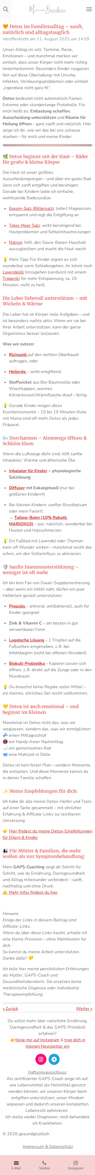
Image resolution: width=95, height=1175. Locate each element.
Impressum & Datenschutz (48, 1147)
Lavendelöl (13, 272)
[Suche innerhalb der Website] (6, 9)
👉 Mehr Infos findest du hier (30, 892)
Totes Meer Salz (24, 225)
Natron (15, 242)
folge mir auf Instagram (37, 1040)
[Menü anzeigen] (89, 9)
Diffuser (17, 488)
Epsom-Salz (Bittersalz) (31, 208)
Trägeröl (11, 278)
